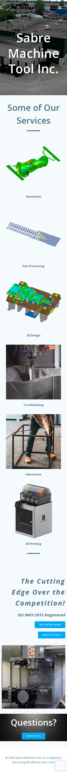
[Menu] (60, 8)
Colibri (51, 762)
